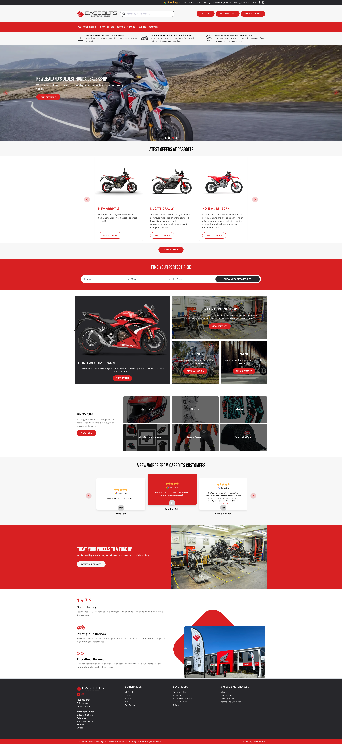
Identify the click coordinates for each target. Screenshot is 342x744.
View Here (86, 433)
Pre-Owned (130, 705)
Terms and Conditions (232, 701)
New (127, 701)
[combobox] (147, 14)
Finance (131, 27)
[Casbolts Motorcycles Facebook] (260, 2)
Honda (128, 698)
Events (142, 27)
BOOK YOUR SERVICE (91, 564)
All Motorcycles (87, 27)
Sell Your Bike (179, 692)
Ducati (128, 695)
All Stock (129, 692)
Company (153, 27)
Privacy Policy (227, 698)
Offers (110, 27)
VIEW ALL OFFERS (171, 249)
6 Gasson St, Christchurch (224, 2)
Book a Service (180, 701)
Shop (102, 27)
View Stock (122, 378)
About (224, 692)
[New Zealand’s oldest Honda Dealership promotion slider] (173, 138)
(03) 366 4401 (249, 2)
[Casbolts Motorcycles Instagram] (263, 2)
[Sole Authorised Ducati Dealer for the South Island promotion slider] (176, 138)
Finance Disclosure (182, 698)
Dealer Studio (259, 741)
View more (223, 503)
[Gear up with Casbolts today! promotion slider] (169, 138)
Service (120, 27)
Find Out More (48, 100)
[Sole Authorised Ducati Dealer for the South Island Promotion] (171, 93)
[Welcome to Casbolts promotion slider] (166, 138)
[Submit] (123, 14)
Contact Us (226, 695)
